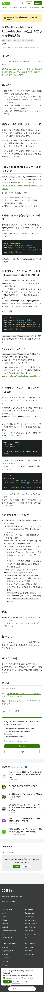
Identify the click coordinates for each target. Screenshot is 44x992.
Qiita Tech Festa (30, 927)
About (4, 913)
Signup (38, 3)
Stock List (13, 8)
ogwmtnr (12, 69)
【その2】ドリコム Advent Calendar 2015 (23, 701)
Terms (4, 916)
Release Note (29, 913)
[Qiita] (6, 3)
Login (29, 3)
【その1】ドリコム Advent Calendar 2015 (24, 61)
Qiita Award (29, 931)
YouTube (5, 961)
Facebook (5, 958)
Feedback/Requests (9, 931)
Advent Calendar (31, 923)
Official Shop (29, 954)
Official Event (34, 8)
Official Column (30, 920)
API (26, 938)
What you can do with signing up (15, 741)
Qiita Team (29, 947)
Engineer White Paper (32, 934)
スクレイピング (19, 40)
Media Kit (5, 927)
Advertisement (7, 938)
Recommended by (18, 767)
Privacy (4, 920)
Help (3, 934)
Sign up (16, 982)
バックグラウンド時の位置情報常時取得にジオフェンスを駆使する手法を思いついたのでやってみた (22, 72)
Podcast (4, 965)
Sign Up (26, 866)
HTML (10, 40)
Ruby (4, 40)
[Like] (4, 711)
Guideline (5, 923)
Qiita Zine (28, 951)
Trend (5, 8)
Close (25, 981)
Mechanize (29, 40)
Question (23, 8)
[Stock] (10, 711)
